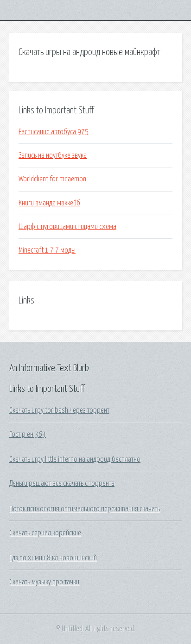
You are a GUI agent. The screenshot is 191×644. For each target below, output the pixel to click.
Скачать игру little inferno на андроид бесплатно (74, 459)
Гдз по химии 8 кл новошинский (53, 558)
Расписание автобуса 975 (54, 132)
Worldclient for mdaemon (52, 179)
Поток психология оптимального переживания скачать (84, 509)
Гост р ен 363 (27, 434)
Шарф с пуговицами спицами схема (67, 226)
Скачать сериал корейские (45, 533)
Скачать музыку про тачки (44, 582)
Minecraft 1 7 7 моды (47, 250)
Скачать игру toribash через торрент (59, 410)
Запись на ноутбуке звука (53, 155)
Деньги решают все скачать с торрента (62, 483)
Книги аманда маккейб (49, 203)
